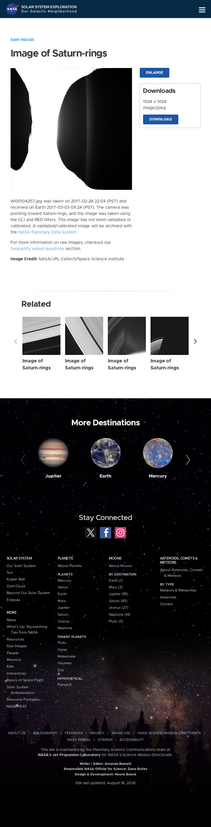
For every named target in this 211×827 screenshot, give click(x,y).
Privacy (97, 733)
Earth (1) (116, 580)
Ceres (62, 650)
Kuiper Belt (16, 579)
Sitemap (105, 740)
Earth (105, 476)
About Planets (70, 566)
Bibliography (45, 733)
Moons (115, 558)
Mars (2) (116, 587)
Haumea (65, 663)
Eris (61, 670)
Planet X (65, 685)
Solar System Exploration (49, 6)
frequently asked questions (37, 249)
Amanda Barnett (118, 764)
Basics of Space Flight (25, 680)
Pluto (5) (116, 621)
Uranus (63, 621)
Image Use (121, 733)
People (13, 653)
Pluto (62, 643)
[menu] (202, 10)
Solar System (19, 558)
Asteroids (168, 597)
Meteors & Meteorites (178, 590)
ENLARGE (154, 73)
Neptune (65, 628)
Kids (10, 666)
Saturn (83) (118, 601)
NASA (13, 9)
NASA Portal (79, 740)
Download (160, 119)
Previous (15, 341)
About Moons (120, 566)
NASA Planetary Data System (47, 232)
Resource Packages (23, 699)
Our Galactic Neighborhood (49, 12)
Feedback (74, 733)
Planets (65, 558)
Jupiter (53, 476)
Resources (15, 639)
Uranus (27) (118, 608)
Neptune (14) (119, 615)
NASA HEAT (17, 706)
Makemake (67, 656)
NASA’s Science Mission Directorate (140, 755)
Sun (10, 572)
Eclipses (13, 600)
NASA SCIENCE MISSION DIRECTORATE (169, 733)
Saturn (63, 615)
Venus (63, 587)
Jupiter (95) (118, 594)
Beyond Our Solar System (28, 593)
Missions (14, 660)
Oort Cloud (16, 586)
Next (195, 341)
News (11, 620)
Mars (62, 601)
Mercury (158, 476)
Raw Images (22, 40)
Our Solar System (21, 566)
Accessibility (132, 740)
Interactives (16, 673)
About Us (17, 733)
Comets (166, 604)
